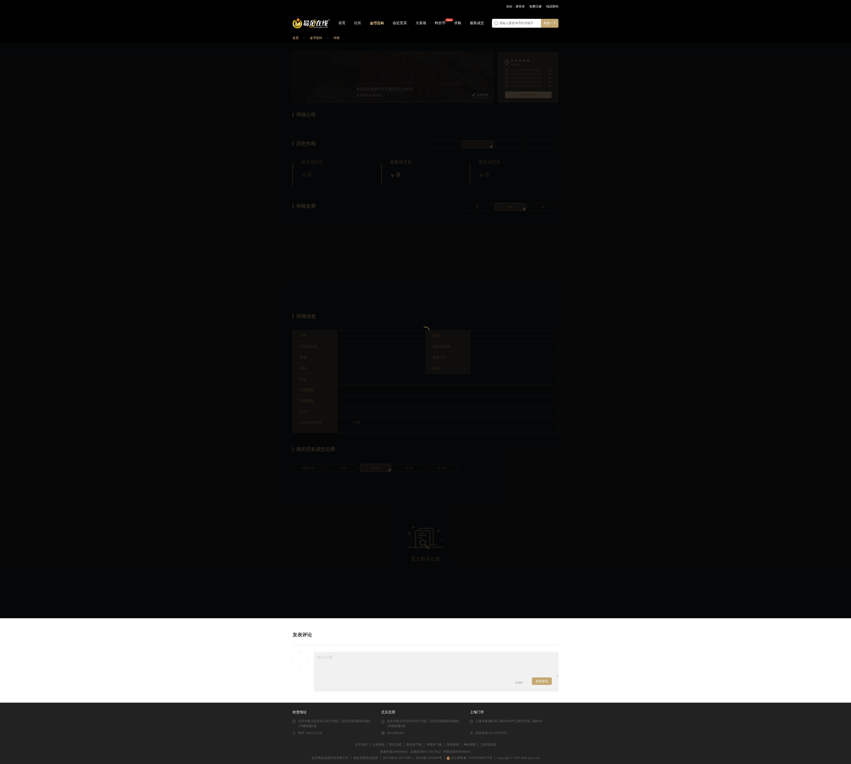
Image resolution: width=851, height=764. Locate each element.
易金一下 (550, 23)
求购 (457, 23)
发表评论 (542, 681)
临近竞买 (400, 23)
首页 (341, 23)
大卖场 (421, 23)
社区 (357, 23)
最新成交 (477, 23)
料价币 (440, 23)
